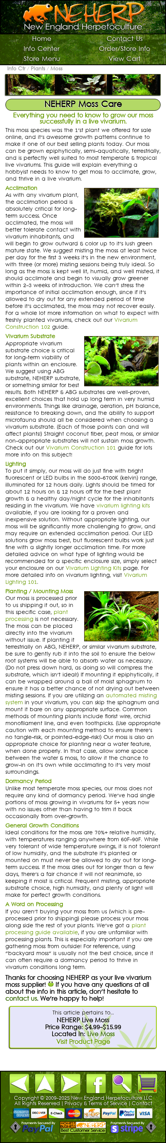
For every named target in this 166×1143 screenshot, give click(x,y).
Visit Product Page (83, 1042)
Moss (57, 69)
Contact (142, 1104)
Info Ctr (16, 69)
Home (41, 39)
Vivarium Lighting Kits (93, 569)
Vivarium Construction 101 (81, 448)
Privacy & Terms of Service (95, 1104)
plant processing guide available (75, 929)
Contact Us (125, 39)
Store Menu (42, 59)
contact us (21, 999)
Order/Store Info (124, 49)
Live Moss (101, 1034)
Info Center (41, 49)
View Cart (124, 59)
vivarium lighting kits (123, 506)
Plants (38, 69)
